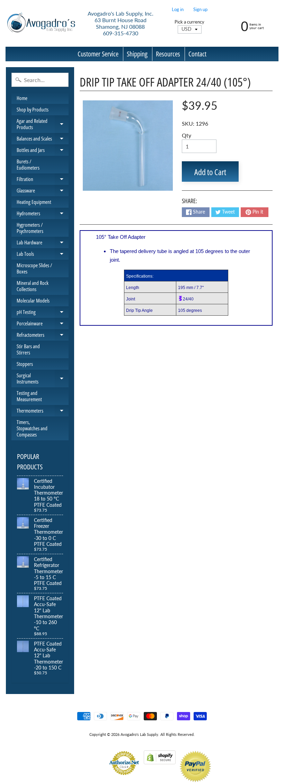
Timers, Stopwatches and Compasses (32, 428)
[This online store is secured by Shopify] (160, 760)
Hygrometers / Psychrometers (30, 227)
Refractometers (43, 336)
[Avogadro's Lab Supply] (41, 23)
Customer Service (98, 53)
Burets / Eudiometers (28, 164)
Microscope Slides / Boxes (34, 268)
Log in (178, 9)
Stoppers (25, 363)
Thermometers (43, 411)
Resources (168, 53)
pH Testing (43, 313)
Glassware (43, 191)
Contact (197, 53)
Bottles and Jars (43, 151)
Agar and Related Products (43, 124)
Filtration (43, 180)
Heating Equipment (34, 201)
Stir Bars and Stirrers (28, 349)
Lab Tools (43, 255)
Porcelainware (43, 324)
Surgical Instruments (43, 378)
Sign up (200, 9)
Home (22, 97)
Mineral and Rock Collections (32, 285)
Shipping (137, 53)
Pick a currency (189, 22)
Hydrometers (43, 214)
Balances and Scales (43, 139)
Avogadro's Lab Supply (139, 734)
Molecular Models (33, 300)
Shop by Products (32, 109)
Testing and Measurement (29, 396)
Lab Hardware (43, 243)
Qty (186, 135)
